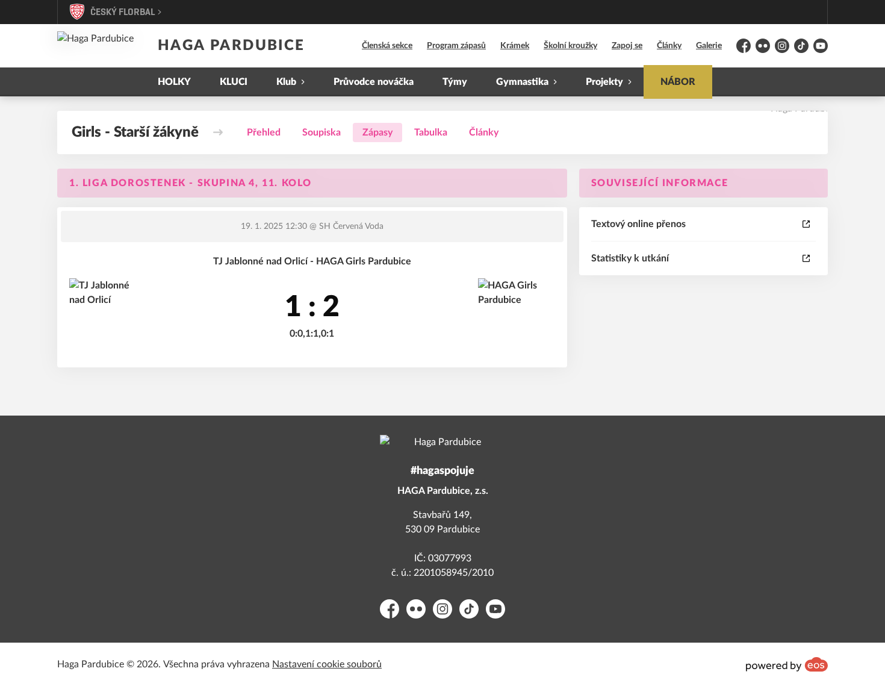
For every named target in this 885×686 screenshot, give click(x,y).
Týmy (454, 82)
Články (669, 46)
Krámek (514, 46)
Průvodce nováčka (374, 82)
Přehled (264, 132)
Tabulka (430, 132)
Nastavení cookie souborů (327, 664)
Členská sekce (387, 46)
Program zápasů (456, 46)
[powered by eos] (787, 664)
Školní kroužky (570, 46)
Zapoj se (627, 46)
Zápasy (377, 132)
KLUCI (233, 82)
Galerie (709, 46)
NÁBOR (677, 82)
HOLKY (174, 82)
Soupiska (321, 132)
